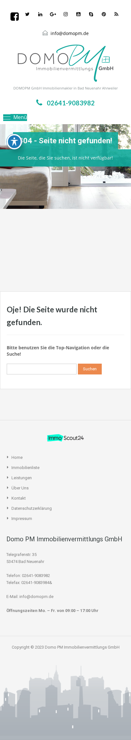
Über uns (20, 488)
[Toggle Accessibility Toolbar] (14, 141)
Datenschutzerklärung (31, 508)
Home (17, 457)
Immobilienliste (25, 467)
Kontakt (18, 498)
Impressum (21, 518)
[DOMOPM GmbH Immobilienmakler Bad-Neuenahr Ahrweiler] (65, 63)
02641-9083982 (71, 103)
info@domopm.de (70, 33)
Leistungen (21, 477)
